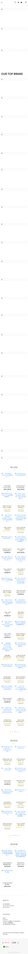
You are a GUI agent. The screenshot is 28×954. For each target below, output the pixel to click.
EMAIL (4, 918)
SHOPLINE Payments (16, 952)
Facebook (5, 919)
